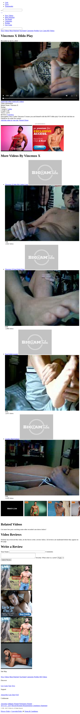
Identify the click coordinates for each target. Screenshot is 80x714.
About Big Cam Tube (8, 695)
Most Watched (9, 17)
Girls (6, 2)
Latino (10, 109)
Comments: (49, 552)
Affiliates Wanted (13, 704)
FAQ (17, 695)
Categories (8, 21)
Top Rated (8, 19)
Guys (7, 4)
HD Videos (50, 31)
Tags (9, 686)
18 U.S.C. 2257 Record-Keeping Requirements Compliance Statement (24, 705)
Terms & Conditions (31, 711)
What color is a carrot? (49, 558)
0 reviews (10, 115)
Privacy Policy (5, 711)
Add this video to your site (10, 120)
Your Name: (5, 552)
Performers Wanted (25, 704)
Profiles (7, 23)
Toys (13, 686)
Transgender (9, 6)
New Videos (9, 15)
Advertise (4, 704)
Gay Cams (8, 25)
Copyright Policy (16, 711)
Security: (39, 558)
